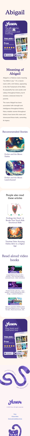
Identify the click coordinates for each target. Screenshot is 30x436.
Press (15, 414)
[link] (9, 55)
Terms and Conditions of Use (15, 419)
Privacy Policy (15, 416)
